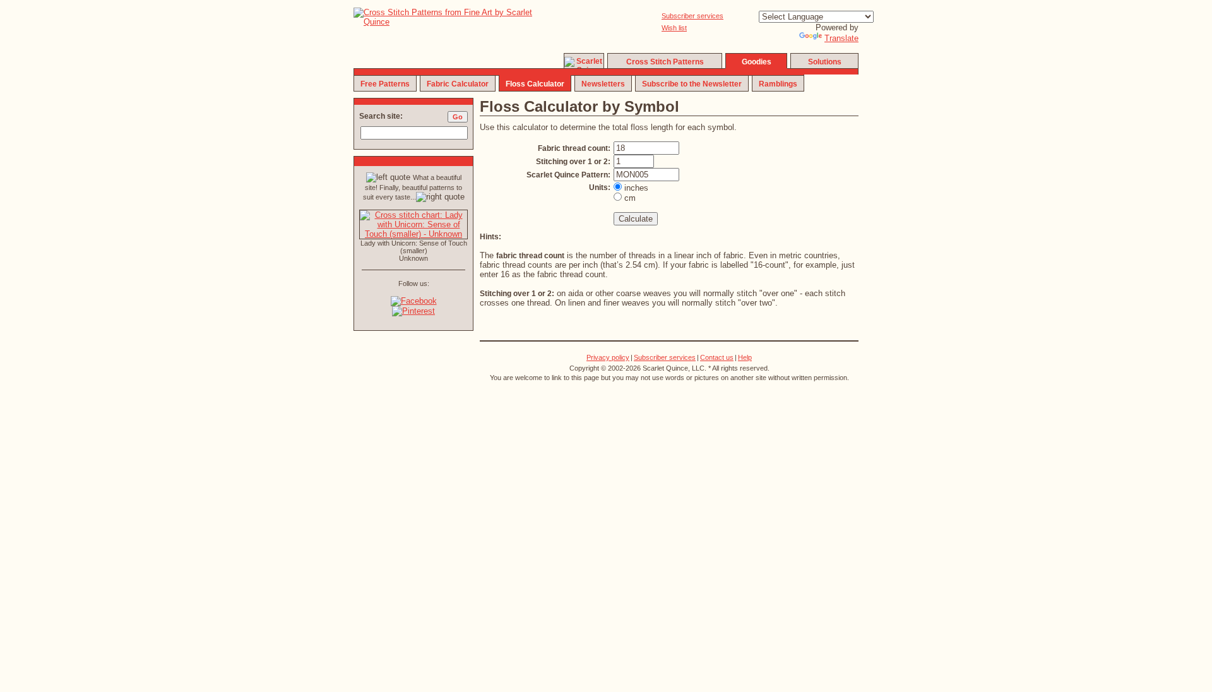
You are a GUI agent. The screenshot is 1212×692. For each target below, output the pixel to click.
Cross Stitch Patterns (665, 61)
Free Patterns (385, 84)
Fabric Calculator (458, 84)
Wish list (674, 28)
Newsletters (603, 84)
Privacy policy (607, 357)
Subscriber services (692, 16)
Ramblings (778, 84)
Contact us (717, 357)
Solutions (824, 61)
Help (745, 357)
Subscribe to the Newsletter (692, 84)
